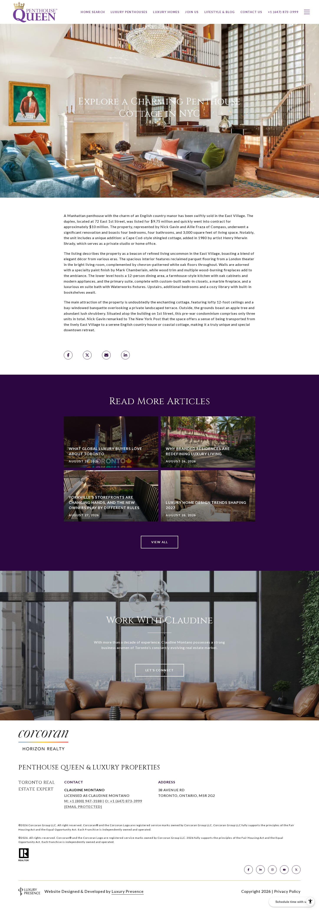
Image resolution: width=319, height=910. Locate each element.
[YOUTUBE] (284, 869)
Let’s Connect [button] (159, 670)
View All (159, 542)
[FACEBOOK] (248, 869)
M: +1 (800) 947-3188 (83, 801)
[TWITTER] (296, 869)
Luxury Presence (128, 891)
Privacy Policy (287, 891)
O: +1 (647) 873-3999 (123, 801)
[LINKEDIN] (260, 869)
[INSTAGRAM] (272, 869)
